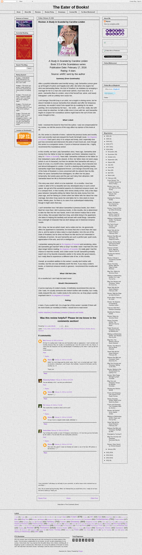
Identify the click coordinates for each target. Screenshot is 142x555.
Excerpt (39, 522)
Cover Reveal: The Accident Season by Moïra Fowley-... (114, 182)
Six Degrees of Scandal (70, 244)
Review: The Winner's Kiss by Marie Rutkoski (114, 347)
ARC (91, 517)
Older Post (94, 498)
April (109, 173)
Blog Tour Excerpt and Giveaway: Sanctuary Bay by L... (114, 439)
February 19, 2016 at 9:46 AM (54, 340)
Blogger (81, 551)
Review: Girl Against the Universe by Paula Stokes (113, 204)
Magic (73, 523)
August (110, 162)
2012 (108, 460)
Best (116, 517)
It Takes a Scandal (51, 156)
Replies (47, 356)
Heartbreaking (122, 521)
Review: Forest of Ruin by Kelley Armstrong (114, 209)
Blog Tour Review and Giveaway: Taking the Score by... (114, 283)
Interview (66, 524)
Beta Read (123, 517)
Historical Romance (79, 328)
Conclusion (87, 519)
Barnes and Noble (76, 312)
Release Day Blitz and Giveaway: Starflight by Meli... (114, 429)
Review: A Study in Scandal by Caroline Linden (114, 259)
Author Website (44, 312)
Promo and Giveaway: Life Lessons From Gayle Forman (114, 394)
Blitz (15, 519)
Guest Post (111, 522)
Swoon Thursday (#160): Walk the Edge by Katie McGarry (113, 266)
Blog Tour (25, 519)
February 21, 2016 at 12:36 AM (63, 392)
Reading (114, 525)
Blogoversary (60, 519)
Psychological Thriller (96, 525)
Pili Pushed (57, 525)
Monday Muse (91, 524)
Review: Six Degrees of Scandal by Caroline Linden (113, 303)
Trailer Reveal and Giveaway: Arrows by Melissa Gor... (113, 329)
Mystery (100, 524)
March (110, 175)
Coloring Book (77, 519)
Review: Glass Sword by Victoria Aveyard (114, 445)
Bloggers (35, 519)
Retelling (21, 528)
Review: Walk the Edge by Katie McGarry (114, 294)
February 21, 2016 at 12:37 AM (63, 444)
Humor (55, 523)
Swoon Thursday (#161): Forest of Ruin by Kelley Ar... (113, 214)
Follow (106, 97)
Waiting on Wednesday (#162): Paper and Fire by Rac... (114, 418)
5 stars (85, 517)
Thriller (76, 530)
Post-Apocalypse (68, 525)
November (111, 154)
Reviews (38, 12)
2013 (108, 458)
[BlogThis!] (62, 326)
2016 (108, 149)
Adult (48, 328)
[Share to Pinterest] (68, 326)
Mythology (108, 524)
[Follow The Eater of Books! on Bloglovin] (112, 90)
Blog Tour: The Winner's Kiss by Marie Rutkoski (113, 341)
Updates (122, 530)
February (111, 178)
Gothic (103, 521)
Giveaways (61, 12)
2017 (108, 147)
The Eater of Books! (71, 7)
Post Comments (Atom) (72, 504)
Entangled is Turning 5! (114, 434)
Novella (88, 328)
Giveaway (75, 521)
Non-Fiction (29, 525)
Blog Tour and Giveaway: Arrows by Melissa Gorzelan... (113, 383)
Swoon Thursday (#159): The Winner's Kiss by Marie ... (113, 323)
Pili (44, 405)
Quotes (107, 525)
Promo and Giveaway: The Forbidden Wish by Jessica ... (114, 406)
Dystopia (25, 522)
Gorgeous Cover (91, 522)
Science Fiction (62, 528)
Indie (60, 524)
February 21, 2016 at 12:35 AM (63, 359)
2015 (108, 452)
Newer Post (42, 498)
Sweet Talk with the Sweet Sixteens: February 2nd (113, 423)
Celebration (69, 519)
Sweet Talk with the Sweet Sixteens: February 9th (113, 353)
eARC (62, 328)
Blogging (42, 519)
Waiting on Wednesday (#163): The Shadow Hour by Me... (114, 335)
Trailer (116, 530)
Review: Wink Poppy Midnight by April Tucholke (113, 376)
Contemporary (102, 519)
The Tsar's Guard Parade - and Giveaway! (112, 225)
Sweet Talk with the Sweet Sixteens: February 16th (113, 289)
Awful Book (109, 517)
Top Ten (96, 530)
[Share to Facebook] (66, 326)
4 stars (45, 328)
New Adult (117, 524)
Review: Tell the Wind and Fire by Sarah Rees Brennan (113, 243)
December (111, 151)
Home (18, 12)
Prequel (77, 525)
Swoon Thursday (55, 530)
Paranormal (45, 525)
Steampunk (24, 530)
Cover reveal (119, 519)
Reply (44, 352)
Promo (84, 525)
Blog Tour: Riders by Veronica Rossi (113, 272)
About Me (28, 12)
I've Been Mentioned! (88, 12)
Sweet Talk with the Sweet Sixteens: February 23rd (113, 231)
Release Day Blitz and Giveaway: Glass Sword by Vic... (114, 359)
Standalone (119, 528)
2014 (108, 455)
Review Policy (49, 12)
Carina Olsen (47, 430)
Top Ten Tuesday (106, 530)
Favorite (63, 522)
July (109, 165)
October (110, 157)
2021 (108, 136)
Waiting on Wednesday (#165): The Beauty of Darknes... (114, 220)
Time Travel (86, 530)
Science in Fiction (77, 528)
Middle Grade (81, 523)
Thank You (68, 530)
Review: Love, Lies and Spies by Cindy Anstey (114, 187)
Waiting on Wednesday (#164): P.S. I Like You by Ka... (114, 277)
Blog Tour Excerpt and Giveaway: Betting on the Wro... (114, 365)
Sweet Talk (42, 530)
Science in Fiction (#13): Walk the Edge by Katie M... (113, 249)
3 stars (63, 517)
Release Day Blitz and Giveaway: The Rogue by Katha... (114, 237)
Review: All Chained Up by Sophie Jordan (113, 412)
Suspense (33, 530)
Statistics (16, 530)
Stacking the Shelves (103, 528)
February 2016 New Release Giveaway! (114, 308)
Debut (16, 522)
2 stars (23, 517)
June (109, 167)
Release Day (123, 525)
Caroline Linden (55, 328)
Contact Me (73, 12)
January (110, 449)
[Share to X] (64, 326)
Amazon (65, 312)
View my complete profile (111, 24)
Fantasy (50, 521)
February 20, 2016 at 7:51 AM (54, 405)
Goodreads (56, 312)
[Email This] (60, 326)
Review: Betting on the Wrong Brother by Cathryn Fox (114, 370)
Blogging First (51, 519)
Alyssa (50, 359)
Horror (49, 523)
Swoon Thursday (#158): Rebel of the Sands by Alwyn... (114, 400)
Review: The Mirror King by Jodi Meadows (113, 193)
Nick (44, 340)
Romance (41, 330)
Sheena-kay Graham (49, 380)
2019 (108, 141)
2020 (108, 139)
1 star (16, 517)
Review (93, 328)
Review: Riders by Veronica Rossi (112, 317)
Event (32, 521)
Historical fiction (68, 328)
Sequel (88, 528)
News (23, 525)
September (111, 159)
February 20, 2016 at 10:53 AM (60, 430)
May (109, 170)
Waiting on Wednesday (22, 531)
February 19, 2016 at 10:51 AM (64, 380)
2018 (108, 144)
